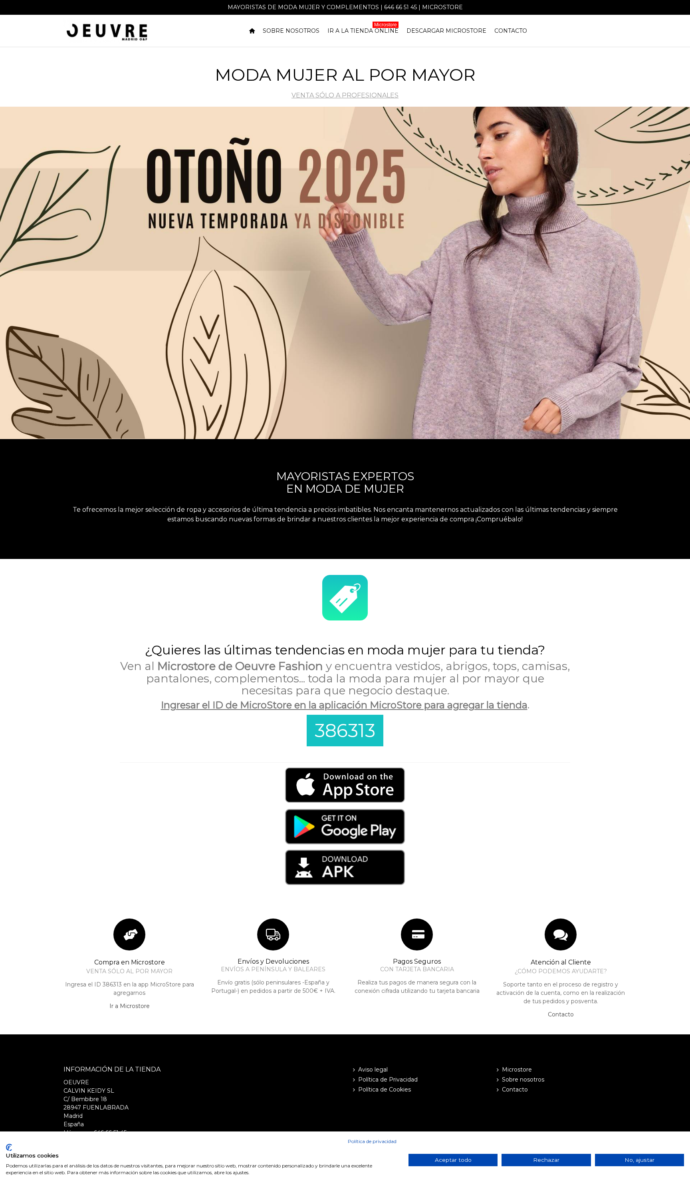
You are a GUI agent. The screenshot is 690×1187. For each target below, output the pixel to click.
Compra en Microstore (129, 962)
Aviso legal (373, 1069)
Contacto (510, 30)
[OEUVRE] (106, 31)
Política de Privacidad (388, 1079)
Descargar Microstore (446, 30)
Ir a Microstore (129, 1006)
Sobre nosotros (291, 30)
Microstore (442, 7)
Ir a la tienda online (363, 29)
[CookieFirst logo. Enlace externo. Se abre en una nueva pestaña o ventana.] (9, 1147)
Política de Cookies (384, 1089)
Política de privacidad (372, 1141)
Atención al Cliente (561, 962)
